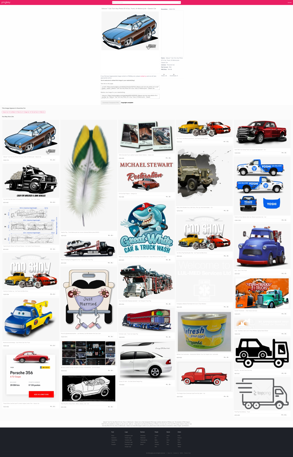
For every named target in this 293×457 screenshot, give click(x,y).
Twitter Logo (128, 437)
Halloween (143, 437)
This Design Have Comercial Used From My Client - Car (191, 393)
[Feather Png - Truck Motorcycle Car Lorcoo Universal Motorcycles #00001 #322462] (88, 175)
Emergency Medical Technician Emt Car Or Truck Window (191, 303)
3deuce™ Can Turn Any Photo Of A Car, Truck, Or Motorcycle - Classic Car (22, 156)
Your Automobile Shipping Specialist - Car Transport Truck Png (135, 301)
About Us (170, 453)
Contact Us (176, 453)
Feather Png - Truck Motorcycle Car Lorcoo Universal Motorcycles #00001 (80, 232)
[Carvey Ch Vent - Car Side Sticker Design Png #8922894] (146, 360)
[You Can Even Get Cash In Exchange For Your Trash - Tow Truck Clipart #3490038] (30, 181)
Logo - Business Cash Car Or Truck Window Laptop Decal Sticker (251, 330)
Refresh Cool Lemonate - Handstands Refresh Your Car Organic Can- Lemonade (197, 354)
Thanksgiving (143, 440)
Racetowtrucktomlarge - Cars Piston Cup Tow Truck (16, 342)
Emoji (179, 435)
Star (168, 442)
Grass (168, 440)
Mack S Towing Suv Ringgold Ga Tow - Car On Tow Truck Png (77, 259)
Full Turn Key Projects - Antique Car (128, 193)
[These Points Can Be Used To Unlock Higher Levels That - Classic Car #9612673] (30, 375)
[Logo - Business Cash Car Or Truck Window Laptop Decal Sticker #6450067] (262, 323)
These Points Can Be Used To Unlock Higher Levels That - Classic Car (21, 403)
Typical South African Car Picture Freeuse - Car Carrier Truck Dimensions (21, 246)
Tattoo (179, 446)
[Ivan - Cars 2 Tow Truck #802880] (262, 246)
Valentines (143, 442)
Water (179, 442)
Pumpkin (113, 444)
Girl (155, 437)
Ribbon (179, 444)
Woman (156, 442)
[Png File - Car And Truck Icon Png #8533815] (262, 353)
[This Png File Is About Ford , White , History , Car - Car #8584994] (88, 388)
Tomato (113, 442)
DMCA (181, 453)
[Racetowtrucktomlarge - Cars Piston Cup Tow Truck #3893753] (30, 319)
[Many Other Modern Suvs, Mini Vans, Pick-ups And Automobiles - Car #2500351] (204, 175)
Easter (142, 444)
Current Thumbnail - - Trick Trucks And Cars (246, 310)
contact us (143, 76)
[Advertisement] (128, 61)
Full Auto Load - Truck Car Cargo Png (128, 334)
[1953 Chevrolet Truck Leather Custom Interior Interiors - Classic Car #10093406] (146, 137)
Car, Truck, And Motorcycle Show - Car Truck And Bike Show (192, 138)
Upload (289, 2)
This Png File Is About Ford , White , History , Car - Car (75, 403)
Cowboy (157, 444)
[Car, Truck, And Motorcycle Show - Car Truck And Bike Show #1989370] (204, 128)
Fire (167, 437)
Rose (179, 440)
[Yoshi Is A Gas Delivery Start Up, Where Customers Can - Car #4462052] (262, 186)
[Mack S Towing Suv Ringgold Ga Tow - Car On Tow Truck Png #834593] (88, 248)
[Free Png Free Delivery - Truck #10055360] (262, 393)
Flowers (180, 437)
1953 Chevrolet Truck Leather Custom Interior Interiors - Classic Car (136, 155)
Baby (156, 440)
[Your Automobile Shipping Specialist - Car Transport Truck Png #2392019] (146, 281)
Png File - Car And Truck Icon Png (243, 370)
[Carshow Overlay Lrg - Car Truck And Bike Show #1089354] (30, 271)
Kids (156, 446)
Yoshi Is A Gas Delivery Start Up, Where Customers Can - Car (250, 217)
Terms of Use (187, 453)
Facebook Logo (129, 442)
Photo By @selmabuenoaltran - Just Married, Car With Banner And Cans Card (81, 333)
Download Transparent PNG (111, 102)
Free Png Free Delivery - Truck (242, 411)
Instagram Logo (129, 435)
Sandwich (113, 437)
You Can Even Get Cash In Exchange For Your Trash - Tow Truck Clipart (21, 199)
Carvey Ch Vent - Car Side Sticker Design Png (130, 381)
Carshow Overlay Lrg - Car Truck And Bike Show (15, 291)
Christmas (142, 435)
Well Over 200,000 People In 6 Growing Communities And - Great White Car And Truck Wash (142, 256)
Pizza (112, 435)
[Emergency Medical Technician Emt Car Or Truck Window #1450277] (204, 281)
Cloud (168, 435)
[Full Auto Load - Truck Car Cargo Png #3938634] (146, 320)
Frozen (156, 435)
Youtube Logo (128, 440)
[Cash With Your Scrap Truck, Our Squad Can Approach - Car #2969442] (262, 134)
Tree (168, 444)
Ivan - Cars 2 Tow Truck (241, 270)
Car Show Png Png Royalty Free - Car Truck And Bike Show (192, 252)
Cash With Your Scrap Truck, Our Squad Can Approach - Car (250, 149)
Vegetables (114, 440)
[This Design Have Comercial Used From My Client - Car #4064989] (204, 376)
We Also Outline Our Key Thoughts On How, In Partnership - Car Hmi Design (80, 367)
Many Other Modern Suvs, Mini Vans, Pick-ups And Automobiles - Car (195, 207)
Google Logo (128, 446)
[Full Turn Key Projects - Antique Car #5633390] (146, 177)
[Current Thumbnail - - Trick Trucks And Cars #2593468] (262, 293)
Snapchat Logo (128, 444)
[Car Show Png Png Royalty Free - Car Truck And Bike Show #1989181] (204, 233)
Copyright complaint (127, 102)
